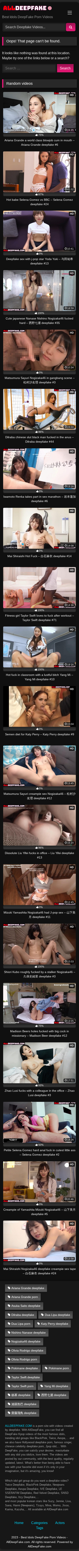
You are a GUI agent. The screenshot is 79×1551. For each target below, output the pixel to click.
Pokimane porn (59, 1368)
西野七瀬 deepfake (53, 1395)
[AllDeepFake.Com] (32, 8)
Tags (39, 1528)
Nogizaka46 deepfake (25, 1341)
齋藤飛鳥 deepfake (23, 1413)
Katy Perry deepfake (54, 1323)
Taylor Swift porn (22, 1386)
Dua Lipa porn (20, 1323)
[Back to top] (66, 1538)
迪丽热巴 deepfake (23, 1404)
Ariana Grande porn (24, 1297)
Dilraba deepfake (22, 1315)
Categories (39, 1523)
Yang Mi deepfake (56, 1386)
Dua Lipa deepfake (57, 1315)
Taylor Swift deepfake (25, 1377)
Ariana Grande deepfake (27, 1288)
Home (19, 1523)
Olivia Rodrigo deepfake (27, 1350)
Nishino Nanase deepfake (28, 1332)
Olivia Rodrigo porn (24, 1359)
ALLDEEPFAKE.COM (18, 1425)
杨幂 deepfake (21, 1395)
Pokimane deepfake (24, 1368)
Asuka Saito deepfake (25, 1305)
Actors (60, 1523)
